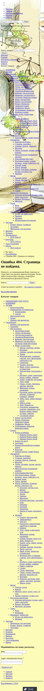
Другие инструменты (23, 89)
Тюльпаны (24, 509)
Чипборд (18, 174)
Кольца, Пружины (22, 199)
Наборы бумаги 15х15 (28, 121)
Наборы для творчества (19, 76)
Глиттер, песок (21, 178)
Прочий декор (20, 165)
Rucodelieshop (11, 254)
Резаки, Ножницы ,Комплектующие (22, 105)
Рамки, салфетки (26, 566)
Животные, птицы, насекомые (27, 389)
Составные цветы (27, 416)
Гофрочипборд (25, 519)
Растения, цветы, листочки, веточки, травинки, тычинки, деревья (31, 394)
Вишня (22, 490)
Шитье (8, 246)
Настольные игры (17, 316)
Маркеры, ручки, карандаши (21, 114)
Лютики (23, 496)
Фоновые (23, 350)
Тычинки (23, 507)
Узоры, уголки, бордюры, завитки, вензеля (30, 385)
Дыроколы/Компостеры (24, 91)
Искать (4, 53)
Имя (2, 652)
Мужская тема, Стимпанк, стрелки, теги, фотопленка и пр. (31, 558)
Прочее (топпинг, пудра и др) (26, 189)
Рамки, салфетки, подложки (31, 380)
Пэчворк (9, 233)
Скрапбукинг (11, 74)
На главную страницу (33, 287)
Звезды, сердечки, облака (30, 348)
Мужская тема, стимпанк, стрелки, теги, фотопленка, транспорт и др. (30, 358)
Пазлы (12, 318)
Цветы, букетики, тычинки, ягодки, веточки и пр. (26, 171)
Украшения (14, 140)
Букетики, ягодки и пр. (29, 488)
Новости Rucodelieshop (9, 292)
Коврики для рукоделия (24, 93)
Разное (22, 354)
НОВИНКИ (10, 70)
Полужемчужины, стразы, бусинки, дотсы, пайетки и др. (27, 162)
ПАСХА (23, 522)
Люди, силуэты (26, 549)
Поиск (26, 22)
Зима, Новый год (26, 405)
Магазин (9, 9)
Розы (22, 503)
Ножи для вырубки (22, 100)
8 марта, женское (26, 365)
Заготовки (19, 129)
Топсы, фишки (21, 167)
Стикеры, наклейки (23, 144)
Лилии (22, 494)
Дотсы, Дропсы (21, 180)
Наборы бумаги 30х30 (28, 125)
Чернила (18, 216)
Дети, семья (24, 382)
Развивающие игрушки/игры (22, 310)
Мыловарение (11, 235)
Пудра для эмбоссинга (24, 214)
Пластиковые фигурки (24, 159)
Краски (18, 182)
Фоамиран (19, 210)
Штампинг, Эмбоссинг (19, 212)
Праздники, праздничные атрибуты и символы (30, 525)
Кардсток (19, 136)
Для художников (12, 244)
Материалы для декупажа (20, 229)
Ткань (12, 203)
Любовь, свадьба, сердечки (30, 352)
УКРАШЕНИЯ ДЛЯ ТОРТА (17, 301)
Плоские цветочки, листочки (31, 500)
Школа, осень (25, 403)
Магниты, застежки (23, 606)
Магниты (19, 201)
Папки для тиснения (23, 102)
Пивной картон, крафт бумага (27, 138)
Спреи (17, 191)
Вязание (9, 636)
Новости (9, 678)
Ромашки (23, 505)
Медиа (13, 176)
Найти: (4, 283)
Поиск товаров (7, 50)
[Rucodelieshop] (14, 48)
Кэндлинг (10, 239)
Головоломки (20, 312)
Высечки (18, 148)
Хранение (14, 78)
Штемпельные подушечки (25, 220)
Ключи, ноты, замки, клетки (31, 543)
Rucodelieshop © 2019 (9, 683)
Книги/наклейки (17, 308)
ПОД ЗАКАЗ (20, 83)
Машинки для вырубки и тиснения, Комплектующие (26, 96)
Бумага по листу (21, 127)
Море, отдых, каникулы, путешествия (29, 368)
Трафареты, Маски (22, 108)
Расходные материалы (19, 193)
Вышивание (10, 634)
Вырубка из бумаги (23, 142)
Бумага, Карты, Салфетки (20, 225)
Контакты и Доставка (14, 13)
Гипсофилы (24, 492)
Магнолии (24, 498)
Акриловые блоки (22, 85)
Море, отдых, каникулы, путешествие (29, 552)
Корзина (9, 15)
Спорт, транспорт (27, 570)
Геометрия (24, 363)
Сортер (18, 314)
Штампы (18, 218)
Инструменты (15, 80)
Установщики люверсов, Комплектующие (25, 111)
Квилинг (9, 231)
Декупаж (9, 223)
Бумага (13, 117)
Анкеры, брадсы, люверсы (25, 146)
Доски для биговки (22, 87)
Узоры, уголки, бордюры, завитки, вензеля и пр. (30, 573)
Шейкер (23, 528)
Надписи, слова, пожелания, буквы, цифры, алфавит (31, 376)
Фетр (17, 206)
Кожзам (18, 208)
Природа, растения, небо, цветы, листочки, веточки (30, 580)
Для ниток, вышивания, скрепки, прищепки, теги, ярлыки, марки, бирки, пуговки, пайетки (30, 410)
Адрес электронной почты (12, 658)
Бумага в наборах (22, 119)
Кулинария (24, 545)
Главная (9, 11)
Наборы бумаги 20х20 (28, 123)
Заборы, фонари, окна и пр (30, 539)
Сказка (22, 568)
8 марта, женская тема (28, 517)
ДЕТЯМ (9, 72)
